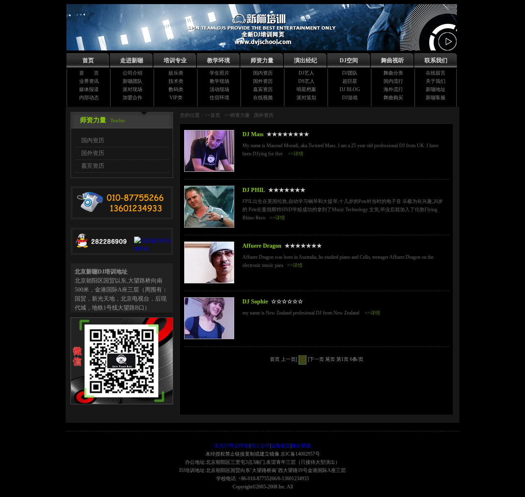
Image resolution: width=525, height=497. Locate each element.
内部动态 (89, 97)
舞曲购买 (393, 97)
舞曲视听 (392, 60)
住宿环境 (219, 97)
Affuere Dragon (261, 246)
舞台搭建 (301, 446)
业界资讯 (89, 81)
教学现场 (219, 81)
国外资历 (263, 81)
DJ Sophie (255, 302)
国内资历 (263, 73)
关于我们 (435, 81)
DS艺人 (306, 81)
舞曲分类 (393, 73)
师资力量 (262, 60)
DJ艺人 (306, 73)
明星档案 (306, 89)
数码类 (176, 89)
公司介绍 (132, 73)
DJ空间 (349, 60)
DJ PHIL (253, 190)
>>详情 (296, 154)
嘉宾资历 (263, 89)
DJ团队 (350, 73)
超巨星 (349, 81)
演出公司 (260, 446)
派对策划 (306, 97)
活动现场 (219, 89)
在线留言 (435, 73)
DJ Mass (252, 134)
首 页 (89, 73)
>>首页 (212, 115)
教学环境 (218, 60)
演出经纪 (305, 60)
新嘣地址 (435, 89)
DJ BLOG (350, 89)
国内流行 (393, 81)
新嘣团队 (132, 81)
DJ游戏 (350, 97)
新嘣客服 (435, 97)
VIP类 (176, 97)
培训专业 (175, 60)
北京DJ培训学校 (231, 446)
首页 (88, 60)
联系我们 (436, 60)
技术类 (176, 81)
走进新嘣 (131, 60)
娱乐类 (176, 73)
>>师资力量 (237, 115)
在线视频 (263, 97)
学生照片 (219, 73)
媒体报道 (89, 89)
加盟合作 (132, 97)
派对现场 (132, 89)
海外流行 (393, 89)
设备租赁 (280, 446)
